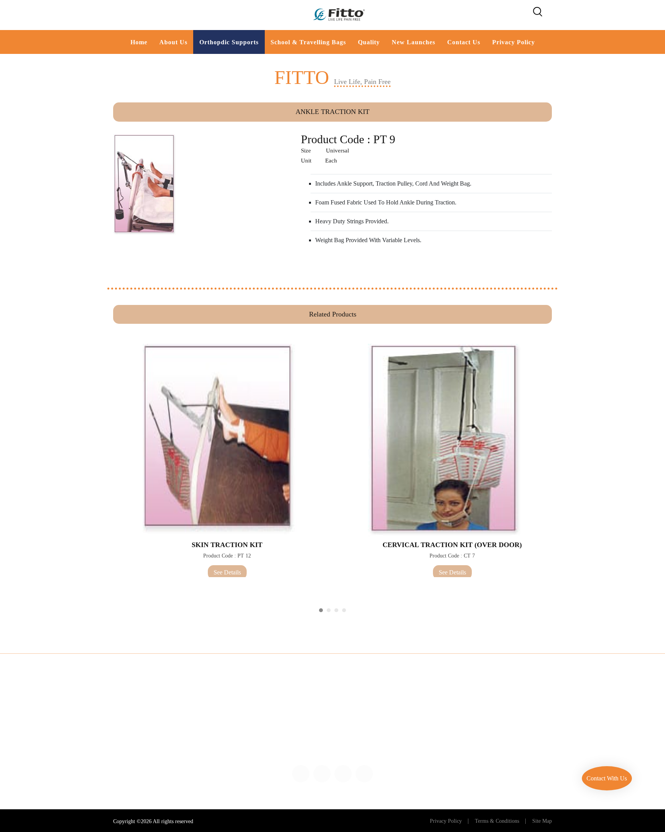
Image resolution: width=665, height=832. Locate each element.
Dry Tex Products (359, 746)
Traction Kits (354, 703)
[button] (321, 610)
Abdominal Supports (38, 717)
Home (138, 42)
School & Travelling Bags (308, 42)
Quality (369, 42)
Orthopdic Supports (229, 42)
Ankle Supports (188, 731)
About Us (173, 42)
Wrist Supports (31, 746)
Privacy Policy (513, 42)
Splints (177, 703)
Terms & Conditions (497, 821)
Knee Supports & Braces (199, 717)
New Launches (413, 42)
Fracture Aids (185, 746)
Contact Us (463, 42)
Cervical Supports (35, 731)
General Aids (354, 731)
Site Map (542, 821)
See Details (227, 572)
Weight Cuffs (354, 717)
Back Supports (31, 703)
